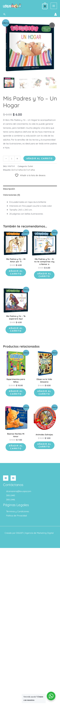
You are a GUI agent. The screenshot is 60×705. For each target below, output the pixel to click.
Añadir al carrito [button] (16, 272)
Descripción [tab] (9, 188)
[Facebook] (13, 478)
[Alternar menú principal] (54, 6)
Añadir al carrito (39, 158)
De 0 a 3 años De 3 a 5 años (23, 170)
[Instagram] (5, 478)
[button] (4, 14)
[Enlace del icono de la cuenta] (55, 14)
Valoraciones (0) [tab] (11, 194)
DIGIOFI (19, 533)
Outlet (30, 166)
